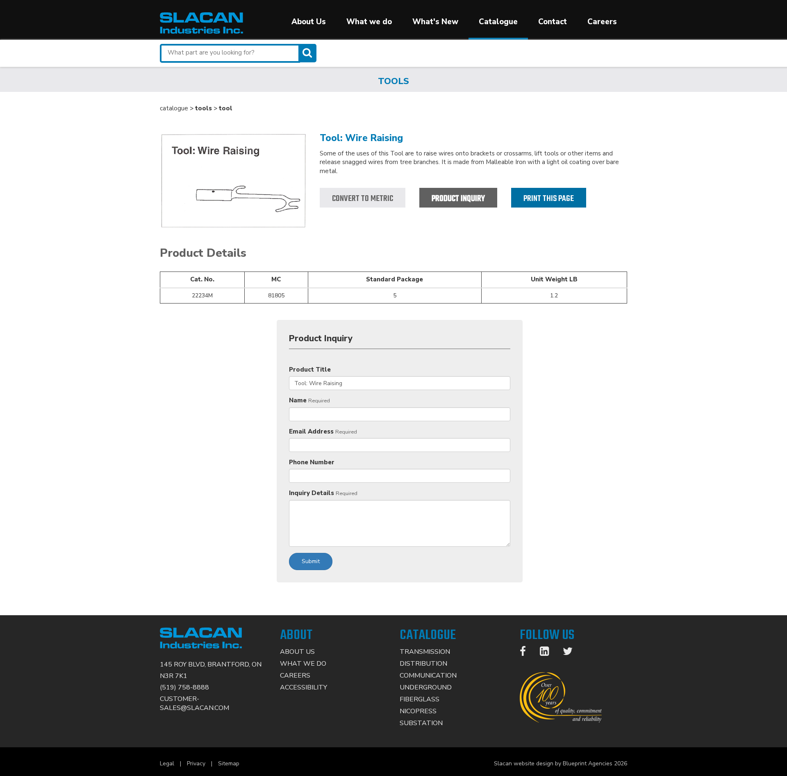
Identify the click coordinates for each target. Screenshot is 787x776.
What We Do (303, 663)
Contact (552, 21)
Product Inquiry (458, 198)
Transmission (425, 651)
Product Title (310, 369)
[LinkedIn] (548, 652)
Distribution (423, 663)
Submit (311, 561)
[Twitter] (572, 652)
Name (298, 400)
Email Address (311, 431)
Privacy (196, 763)
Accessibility (303, 687)
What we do (369, 21)
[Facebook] (527, 652)
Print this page (548, 198)
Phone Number (311, 462)
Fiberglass (419, 699)
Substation (421, 723)
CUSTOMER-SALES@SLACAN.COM (194, 703)
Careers (602, 21)
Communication (428, 675)
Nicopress (418, 711)
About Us (308, 21)
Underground (426, 687)
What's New (435, 21)
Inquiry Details (311, 493)
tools (203, 108)
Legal (167, 763)
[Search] (308, 53)
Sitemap (228, 763)
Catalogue (498, 21)
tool (225, 108)
